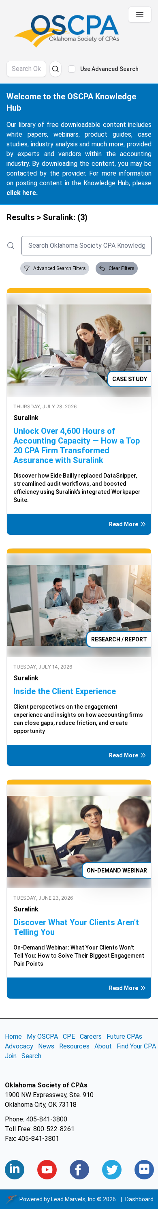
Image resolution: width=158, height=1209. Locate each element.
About (103, 1046)
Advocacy (19, 1046)
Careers (91, 1036)
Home (13, 1036)
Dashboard (139, 1199)
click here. (22, 193)
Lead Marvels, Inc (73, 1199)
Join (11, 1056)
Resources (74, 1046)
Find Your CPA (136, 1046)
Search (31, 1056)
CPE (69, 1036)
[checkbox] (71, 69)
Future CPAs (124, 1036)
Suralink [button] (25, 418)
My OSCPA (42, 1036)
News (46, 1046)
